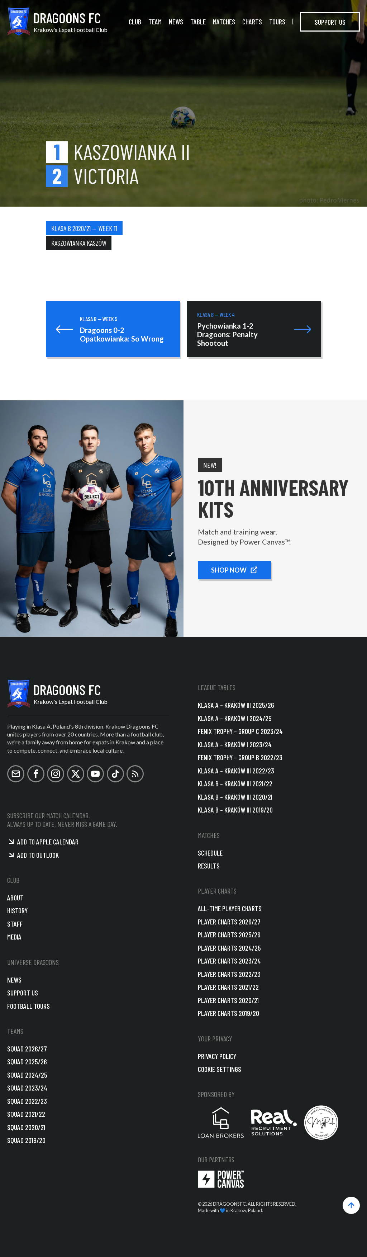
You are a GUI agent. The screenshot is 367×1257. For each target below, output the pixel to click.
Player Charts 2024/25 (229, 947)
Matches (224, 21)
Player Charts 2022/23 (229, 974)
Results (209, 865)
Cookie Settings (219, 1069)
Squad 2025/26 (27, 1061)
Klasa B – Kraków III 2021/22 (235, 783)
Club (135, 21)
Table (198, 21)
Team (155, 21)
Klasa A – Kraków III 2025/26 (236, 705)
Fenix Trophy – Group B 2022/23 (240, 757)
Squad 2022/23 (27, 1101)
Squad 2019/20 (26, 1140)
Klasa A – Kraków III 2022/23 (236, 770)
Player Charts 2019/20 (228, 1013)
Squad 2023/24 (27, 1087)
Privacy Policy (217, 1056)
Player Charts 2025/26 (229, 934)
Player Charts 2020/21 (228, 1000)
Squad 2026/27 (27, 1048)
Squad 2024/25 (27, 1074)
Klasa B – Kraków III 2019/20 (235, 809)
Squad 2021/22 (26, 1114)
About (15, 897)
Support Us (330, 21)
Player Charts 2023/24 (229, 960)
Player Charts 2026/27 (229, 921)
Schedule (210, 852)
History (17, 910)
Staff (15, 923)
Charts (252, 21)
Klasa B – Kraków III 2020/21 (235, 796)
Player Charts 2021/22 (228, 987)
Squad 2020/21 (26, 1127)
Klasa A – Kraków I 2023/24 (235, 744)
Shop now (229, 570)
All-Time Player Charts (230, 908)
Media (14, 936)
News (176, 21)
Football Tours (28, 1006)
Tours (277, 21)
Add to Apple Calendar (47, 841)
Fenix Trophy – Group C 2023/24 (240, 731)
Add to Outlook (38, 855)
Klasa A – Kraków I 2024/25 (235, 718)
